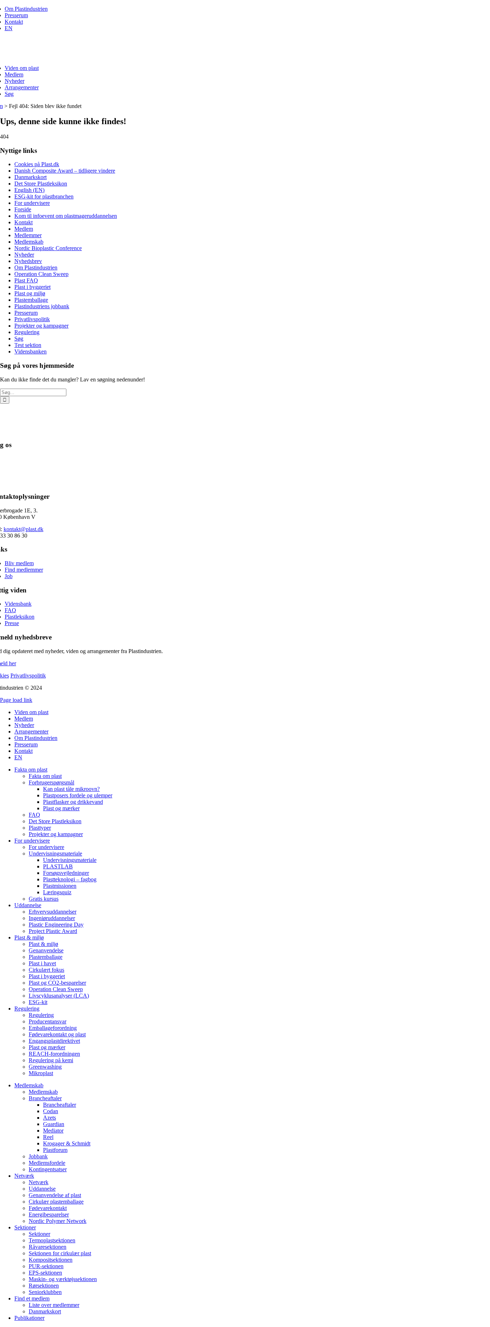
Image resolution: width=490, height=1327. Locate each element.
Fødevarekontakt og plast (57, 1034)
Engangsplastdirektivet (54, 1041)
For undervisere (32, 203)
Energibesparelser (49, 1214)
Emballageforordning (53, 1028)
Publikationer (29, 1318)
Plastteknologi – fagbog (69, 879)
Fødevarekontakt (48, 1208)
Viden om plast (22, 68)
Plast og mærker (61, 808)
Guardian (53, 1124)
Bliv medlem (19, 563)
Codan (50, 1111)
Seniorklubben (45, 1292)
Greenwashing (45, 1067)
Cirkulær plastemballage (56, 1202)
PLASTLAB (58, 866)
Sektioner (25, 1227)
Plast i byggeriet (32, 287)
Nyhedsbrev (28, 261)
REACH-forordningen (54, 1054)
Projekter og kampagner (41, 326)
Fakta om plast (30, 769)
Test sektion (27, 345)
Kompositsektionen (50, 1260)
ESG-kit (38, 1002)
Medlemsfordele (47, 1163)
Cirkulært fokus (46, 970)
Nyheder (14, 81)
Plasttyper (40, 828)
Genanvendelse (46, 950)
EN (9, 28)
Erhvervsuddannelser (52, 912)
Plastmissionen (59, 886)
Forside (22, 209)
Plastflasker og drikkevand (73, 802)
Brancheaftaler (45, 1098)
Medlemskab (28, 242)
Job (9, 576)
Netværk (24, 1176)
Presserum (16, 15)
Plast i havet (42, 963)
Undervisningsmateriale (55, 853)
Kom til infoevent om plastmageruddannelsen (65, 216)
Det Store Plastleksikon (40, 183)
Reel (48, 1137)
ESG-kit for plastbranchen (44, 196)
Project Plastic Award (53, 931)
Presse (12, 623)
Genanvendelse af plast (55, 1195)
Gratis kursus (43, 899)
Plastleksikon (19, 617)
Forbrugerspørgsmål (51, 782)
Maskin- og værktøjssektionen (63, 1279)
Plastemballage (31, 300)
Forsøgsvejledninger (66, 873)
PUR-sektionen (46, 1266)
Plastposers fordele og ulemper (77, 795)
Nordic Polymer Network (57, 1221)
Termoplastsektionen (52, 1240)
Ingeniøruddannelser (52, 918)
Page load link (16, 700)
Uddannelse (27, 905)
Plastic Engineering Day (56, 925)
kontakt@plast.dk (23, 529)
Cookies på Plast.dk (36, 164)
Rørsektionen (44, 1286)
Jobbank (38, 1156)
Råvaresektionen (47, 1247)
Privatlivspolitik (32, 319)
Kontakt (14, 22)
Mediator (53, 1130)
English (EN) (29, 190)
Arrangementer (22, 87)
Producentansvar (47, 1021)
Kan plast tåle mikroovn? (71, 789)
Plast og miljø (29, 293)
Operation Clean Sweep (41, 274)
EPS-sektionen (45, 1273)
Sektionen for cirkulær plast (60, 1253)
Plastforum (55, 1150)
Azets (49, 1118)
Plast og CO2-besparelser (57, 983)
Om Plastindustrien (26, 9)
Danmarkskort (30, 177)
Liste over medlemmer (54, 1305)
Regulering (26, 332)
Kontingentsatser (48, 1169)
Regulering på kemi (51, 1060)
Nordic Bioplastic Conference (48, 248)
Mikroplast (41, 1073)
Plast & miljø (29, 937)
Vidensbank (18, 604)
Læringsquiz (57, 892)
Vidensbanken (30, 351)
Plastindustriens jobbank (41, 306)
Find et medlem (32, 1298)
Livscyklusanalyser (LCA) (59, 996)
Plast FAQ (26, 280)
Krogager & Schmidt (66, 1143)
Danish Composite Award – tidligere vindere (64, 171)
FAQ (10, 610)
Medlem (14, 74)
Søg (9, 94)
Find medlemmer (24, 570)
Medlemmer (28, 235)
